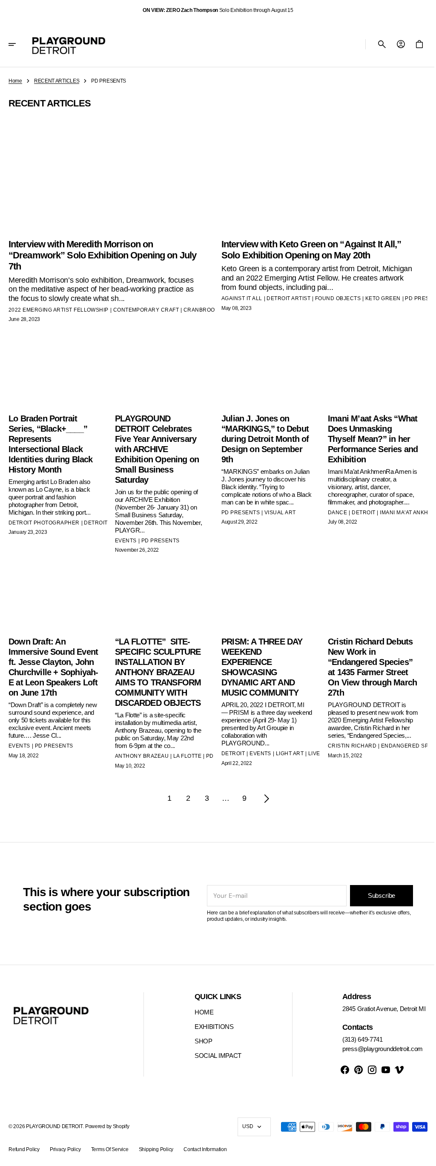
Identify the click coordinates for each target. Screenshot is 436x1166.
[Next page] (263, 795)
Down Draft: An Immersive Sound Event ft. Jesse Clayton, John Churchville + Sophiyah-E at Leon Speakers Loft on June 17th (53, 668)
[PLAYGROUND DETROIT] (68, 44)
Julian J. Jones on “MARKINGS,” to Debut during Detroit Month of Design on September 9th (262, 436)
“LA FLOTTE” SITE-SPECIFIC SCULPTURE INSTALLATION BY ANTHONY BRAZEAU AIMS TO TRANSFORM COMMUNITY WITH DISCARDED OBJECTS (157, 668)
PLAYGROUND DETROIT (54, 1126)
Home (15, 81)
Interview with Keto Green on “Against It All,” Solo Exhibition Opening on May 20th (308, 247)
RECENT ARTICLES (57, 81)
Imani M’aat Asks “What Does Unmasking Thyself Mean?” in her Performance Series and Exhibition (368, 436)
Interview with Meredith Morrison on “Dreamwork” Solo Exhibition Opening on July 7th (102, 253)
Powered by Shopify (107, 1126)
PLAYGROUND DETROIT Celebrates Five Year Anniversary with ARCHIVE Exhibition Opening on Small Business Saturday (155, 446)
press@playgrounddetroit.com (376, 1048)
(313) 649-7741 (356, 1039)
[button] (18, 44)
